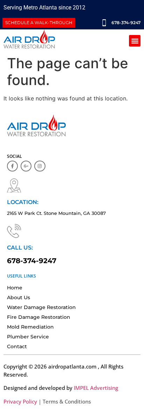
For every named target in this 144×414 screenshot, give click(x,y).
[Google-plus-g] (26, 166)
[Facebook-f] (12, 166)
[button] (135, 41)
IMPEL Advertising (96, 387)
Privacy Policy (20, 401)
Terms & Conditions (67, 401)
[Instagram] (39, 166)
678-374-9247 (31, 261)
